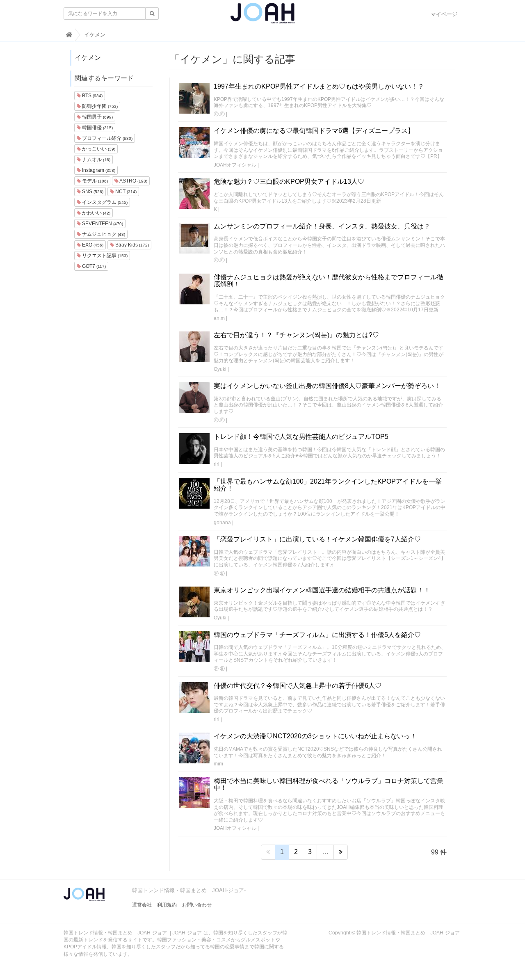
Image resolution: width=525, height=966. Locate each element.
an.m (219, 318)
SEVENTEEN (102, 223)
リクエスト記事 (104, 255)
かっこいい (98, 149)
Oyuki (220, 369)
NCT (125, 191)
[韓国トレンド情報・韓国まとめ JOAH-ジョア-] (262, 16)
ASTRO (133, 181)
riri (216, 464)
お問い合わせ (197, 905)
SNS (92, 191)
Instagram (98, 170)
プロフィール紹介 (106, 138)
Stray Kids (131, 245)
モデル (94, 181)
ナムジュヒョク (103, 234)
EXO (92, 245)
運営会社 (142, 905)
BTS (92, 95)
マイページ (444, 14)
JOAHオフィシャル (235, 165)
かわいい (95, 213)
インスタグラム (104, 202)
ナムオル (95, 159)
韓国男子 (97, 117)
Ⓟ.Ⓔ (219, 114)
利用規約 (167, 905)
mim (218, 764)
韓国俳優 (97, 127)
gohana (222, 522)
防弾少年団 (99, 106)
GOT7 (93, 266)
